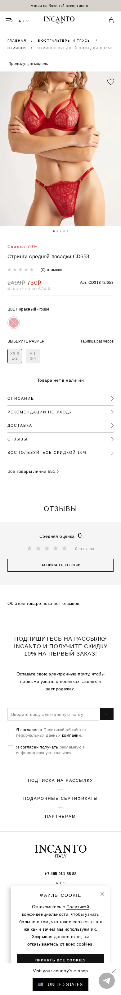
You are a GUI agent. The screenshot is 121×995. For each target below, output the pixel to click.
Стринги (17, 48)
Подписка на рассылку (60, 780)
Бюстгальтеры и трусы (65, 41)
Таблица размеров (97, 341)
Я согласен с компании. (51, 732)
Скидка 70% (22, 246)
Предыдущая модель (28, 63)
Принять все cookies (60, 960)
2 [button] (57, 230)
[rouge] (13, 322)
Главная (17, 41)
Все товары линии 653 (31, 471)
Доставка (19, 425)
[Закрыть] (102, 894)
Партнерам (60, 816)
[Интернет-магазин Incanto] (60, 20)
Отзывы (17, 439)
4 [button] (64, 230)
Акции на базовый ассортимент (60, 5)
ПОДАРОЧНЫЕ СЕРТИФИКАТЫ (60, 798)
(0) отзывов (51, 269)
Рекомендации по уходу (39, 412)
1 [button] (54, 230)
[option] (60, 6)
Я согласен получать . (50, 749)
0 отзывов (84, 548)
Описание (20, 398)
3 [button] (60, 230)
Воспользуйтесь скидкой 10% (47, 452)
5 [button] (67, 230)
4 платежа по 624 (29, 288)
